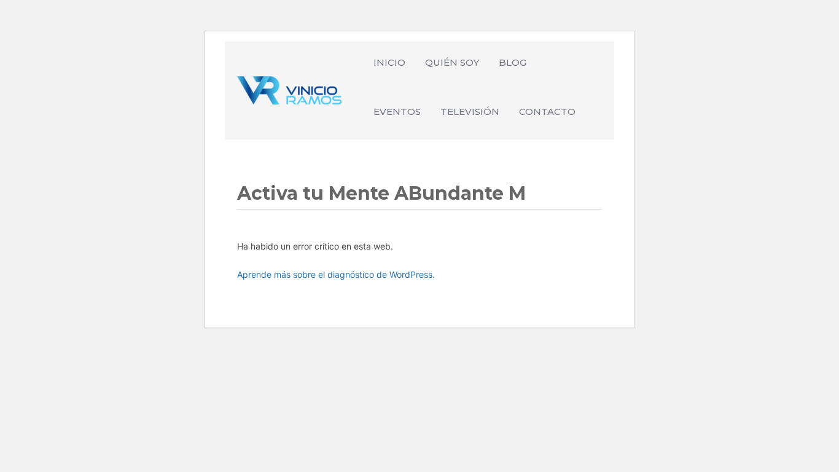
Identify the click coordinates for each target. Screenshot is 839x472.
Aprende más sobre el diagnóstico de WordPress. (336, 274)
